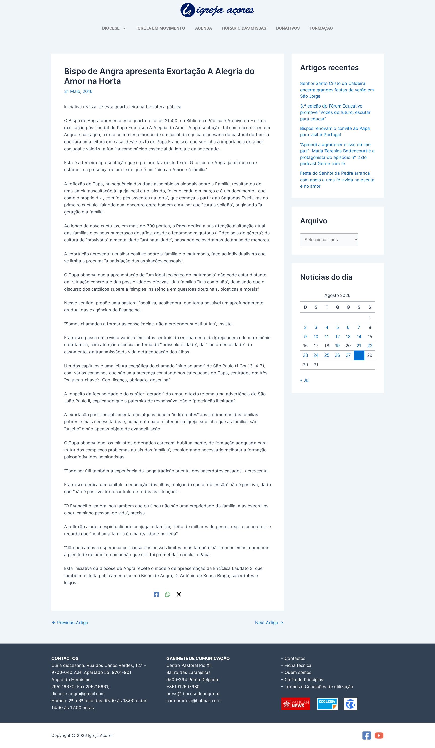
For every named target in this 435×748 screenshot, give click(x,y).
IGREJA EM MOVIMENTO (160, 28)
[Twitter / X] (179, 594)
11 (327, 336)
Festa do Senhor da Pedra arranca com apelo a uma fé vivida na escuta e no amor (337, 180)
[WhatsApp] (167, 594)
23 (305, 355)
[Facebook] (156, 594)
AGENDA (203, 28)
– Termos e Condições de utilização (317, 686)
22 (369, 345)
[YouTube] (379, 735)
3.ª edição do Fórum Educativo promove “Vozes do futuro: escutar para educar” (335, 112)
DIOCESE (111, 28)
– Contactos (293, 658)
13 (348, 336)
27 (348, 355)
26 (337, 355)
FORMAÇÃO (321, 28)
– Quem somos (296, 672)
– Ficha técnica (296, 665)
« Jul (304, 380)
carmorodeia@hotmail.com (193, 700)
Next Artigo (269, 623)
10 (316, 336)
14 (359, 336)
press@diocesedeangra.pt (193, 693)
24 (316, 355)
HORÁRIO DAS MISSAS (244, 28)
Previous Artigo (70, 623)
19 (337, 345)
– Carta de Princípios (302, 679)
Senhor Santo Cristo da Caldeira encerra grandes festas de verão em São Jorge (337, 90)
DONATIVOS (288, 28)
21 (359, 345)
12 (337, 336)
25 (326, 355)
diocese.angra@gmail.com (78, 693)
